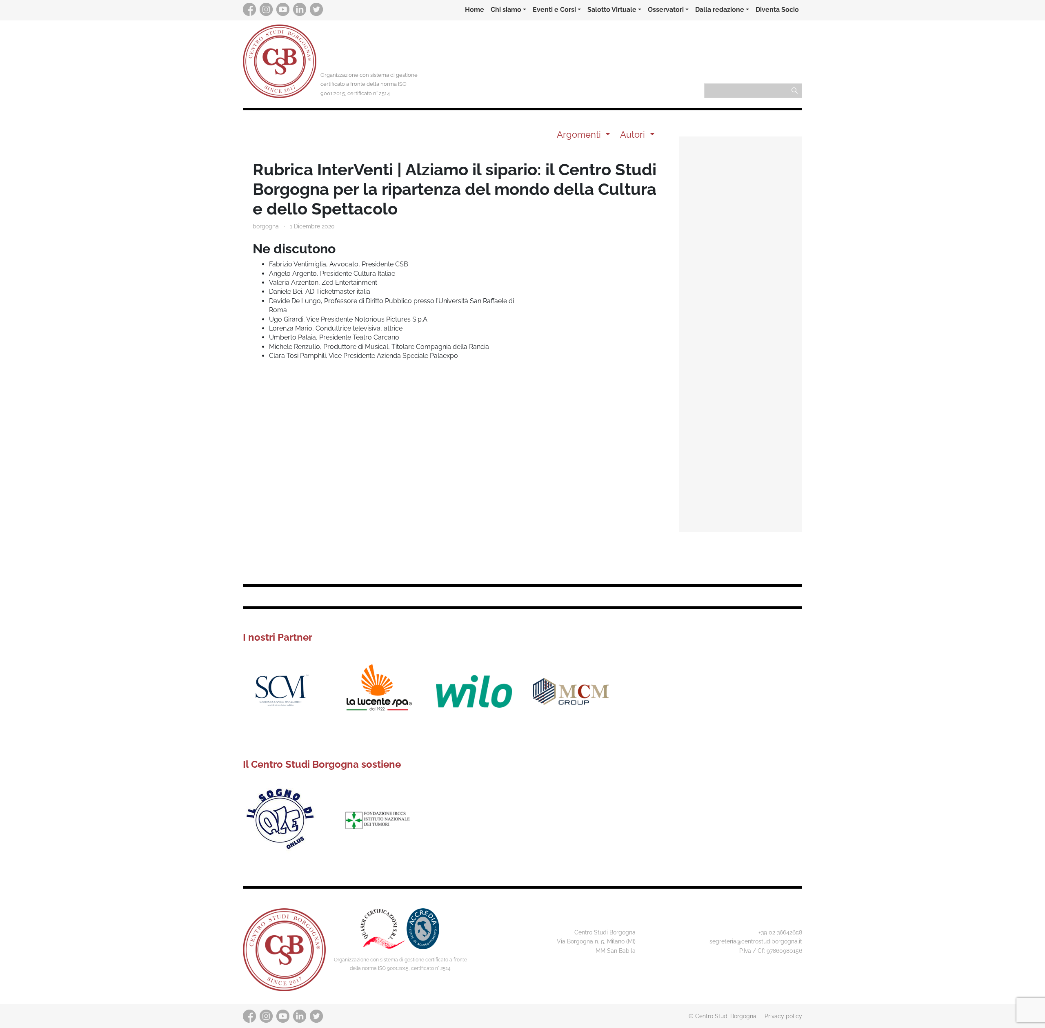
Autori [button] (633, 134)
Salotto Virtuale (611, 9)
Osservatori (666, 9)
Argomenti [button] (580, 134)
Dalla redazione (719, 9)
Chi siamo (506, 9)
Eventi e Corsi (554, 9)
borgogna (266, 226)
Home (474, 9)
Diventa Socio (777, 9)
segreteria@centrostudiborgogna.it (755, 941)
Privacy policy (783, 1015)
